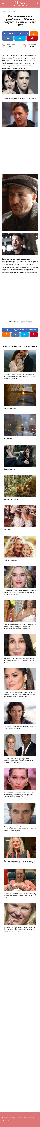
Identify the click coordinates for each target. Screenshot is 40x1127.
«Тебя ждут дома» (10, 560)
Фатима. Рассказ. (10, 408)
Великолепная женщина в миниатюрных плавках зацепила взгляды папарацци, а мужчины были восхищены (18, 794)
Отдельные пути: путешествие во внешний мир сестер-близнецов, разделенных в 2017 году (20, 895)
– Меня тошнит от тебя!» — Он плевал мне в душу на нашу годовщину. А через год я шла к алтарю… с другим (20, 376)
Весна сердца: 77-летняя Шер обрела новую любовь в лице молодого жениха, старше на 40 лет (20, 660)
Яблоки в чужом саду (11, 499)
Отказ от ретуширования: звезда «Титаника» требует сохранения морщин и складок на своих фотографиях (20, 592)
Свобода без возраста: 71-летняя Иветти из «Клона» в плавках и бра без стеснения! (19, 862)
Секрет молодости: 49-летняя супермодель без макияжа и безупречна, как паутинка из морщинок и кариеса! (19, 929)
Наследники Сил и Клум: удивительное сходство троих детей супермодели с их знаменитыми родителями (18, 760)
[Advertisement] (20, 150)
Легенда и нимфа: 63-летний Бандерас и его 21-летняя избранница (20, 727)
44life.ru (20, 2)
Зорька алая (8, 439)
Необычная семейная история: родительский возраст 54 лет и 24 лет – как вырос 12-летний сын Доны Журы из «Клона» (20, 626)
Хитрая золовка (9, 469)
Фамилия (7, 530)
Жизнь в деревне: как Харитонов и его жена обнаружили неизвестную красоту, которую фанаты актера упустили (20, 829)
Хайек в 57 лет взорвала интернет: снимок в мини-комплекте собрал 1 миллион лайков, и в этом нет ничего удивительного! (20, 694)
